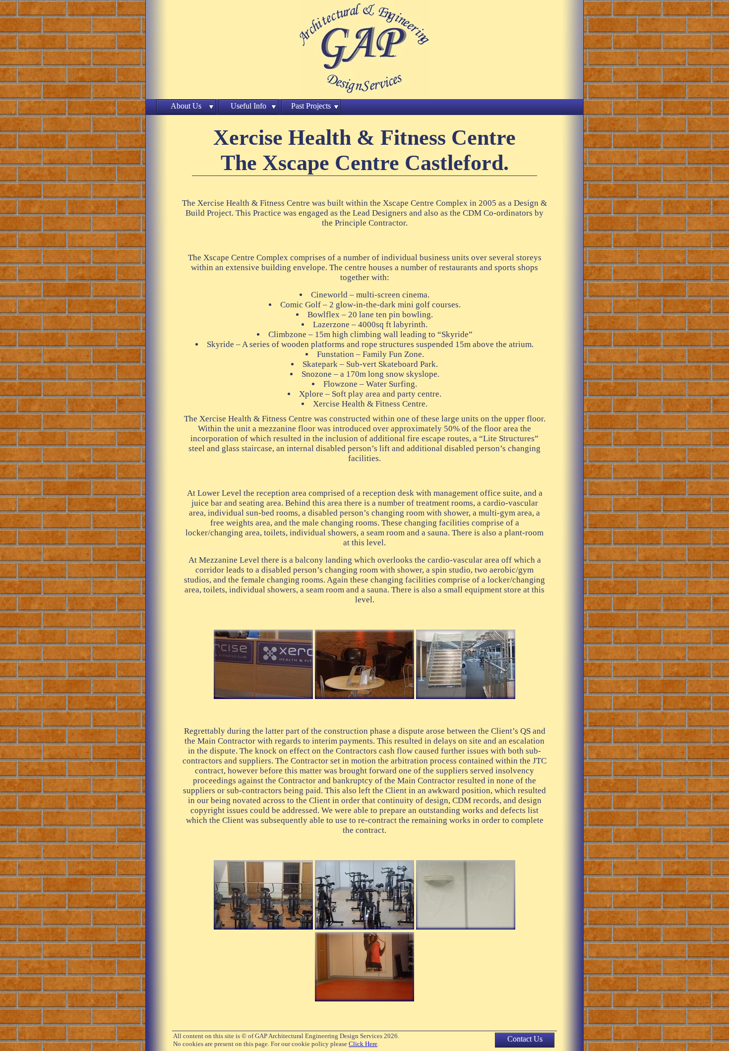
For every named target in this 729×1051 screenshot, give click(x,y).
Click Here (363, 1044)
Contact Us (525, 1039)
